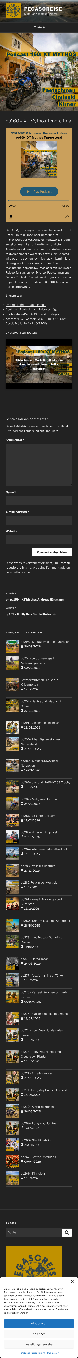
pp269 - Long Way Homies (38, 1123)
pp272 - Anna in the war (36, 1073)
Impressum (53, 1352)
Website (11, 531)
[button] (72, 1281)
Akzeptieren (39, 1323)
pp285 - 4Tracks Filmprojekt (40, 832)
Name (11, 492)
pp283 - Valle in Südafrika (38, 866)
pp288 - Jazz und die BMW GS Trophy (45, 782)
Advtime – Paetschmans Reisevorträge (32, 309)
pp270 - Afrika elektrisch (37, 1106)
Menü (41, 27)
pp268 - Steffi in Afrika (36, 1140)
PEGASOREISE (43, 9)
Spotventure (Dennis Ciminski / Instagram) (34, 314)
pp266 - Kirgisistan (34, 1173)
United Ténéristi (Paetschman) (26, 305)
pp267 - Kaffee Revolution (38, 1157)
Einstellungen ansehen (39, 1344)
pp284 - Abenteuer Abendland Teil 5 (45, 849)
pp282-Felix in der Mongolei (39, 882)
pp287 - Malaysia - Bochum (39, 799)
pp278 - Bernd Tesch (34, 959)
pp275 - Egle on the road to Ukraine (44, 1014)
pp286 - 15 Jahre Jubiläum (38, 815)
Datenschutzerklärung (33, 1352)
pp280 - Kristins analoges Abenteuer (45, 921)
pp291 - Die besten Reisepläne (41, 723)
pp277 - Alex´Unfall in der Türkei (42, 975)
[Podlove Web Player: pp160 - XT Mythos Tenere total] (39, 175)
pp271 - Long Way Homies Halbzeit (44, 1090)
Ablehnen (39, 1334)
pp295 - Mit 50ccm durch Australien (45, 642)
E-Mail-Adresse (17, 511)
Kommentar (15, 440)
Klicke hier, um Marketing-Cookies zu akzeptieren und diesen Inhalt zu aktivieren (39, 364)
